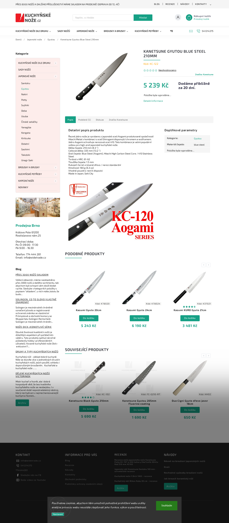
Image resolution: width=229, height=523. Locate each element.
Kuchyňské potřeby (30, 174)
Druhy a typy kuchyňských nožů (37, 351)
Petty (24, 99)
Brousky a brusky (29, 167)
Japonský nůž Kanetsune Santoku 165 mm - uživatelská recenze (135, 470)
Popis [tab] (70, 119)
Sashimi (25, 149)
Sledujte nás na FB (31, 475)
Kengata (25, 132)
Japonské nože (27, 76)
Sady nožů (24, 69)
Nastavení (58, 514)
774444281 (22, 470)
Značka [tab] (118, 119)
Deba (24, 110)
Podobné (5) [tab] (84, 119)
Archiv (22, 402)
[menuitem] (35, 31)
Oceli (167, 467)
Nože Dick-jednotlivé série (34, 326)
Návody (184, 4)
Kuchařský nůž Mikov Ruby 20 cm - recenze (135, 481)
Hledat (143, 17)
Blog (157, 4)
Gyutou (25, 88)
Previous (204, 265)
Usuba (24, 116)
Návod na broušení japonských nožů (184, 461)
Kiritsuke (26, 138)
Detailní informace (153, 100)
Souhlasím (166, 505)
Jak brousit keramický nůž (178, 478)
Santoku (25, 83)
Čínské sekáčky (29, 121)
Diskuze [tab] (100, 119)
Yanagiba (26, 127)
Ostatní (25, 143)
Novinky (23, 187)
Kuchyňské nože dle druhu (34, 62)
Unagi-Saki (27, 160)
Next (209, 265)
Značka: (204, 74)
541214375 (26, 465)
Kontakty (201, 4)
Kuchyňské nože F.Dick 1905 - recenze (133, 476)
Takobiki (25, 154)
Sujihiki (25, 105)
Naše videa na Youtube (33, 480)
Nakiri (24, 94)
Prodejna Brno (28, 225)
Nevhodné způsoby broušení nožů (183, 472)
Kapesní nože (26, 180)
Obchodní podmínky (76, 479)
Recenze (170, 4)
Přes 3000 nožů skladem (32, 274)
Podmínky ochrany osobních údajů (84, 484)
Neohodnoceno (167, 70)
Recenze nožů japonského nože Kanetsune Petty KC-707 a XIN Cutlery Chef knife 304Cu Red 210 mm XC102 (136, 462)
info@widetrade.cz (31, 460)
